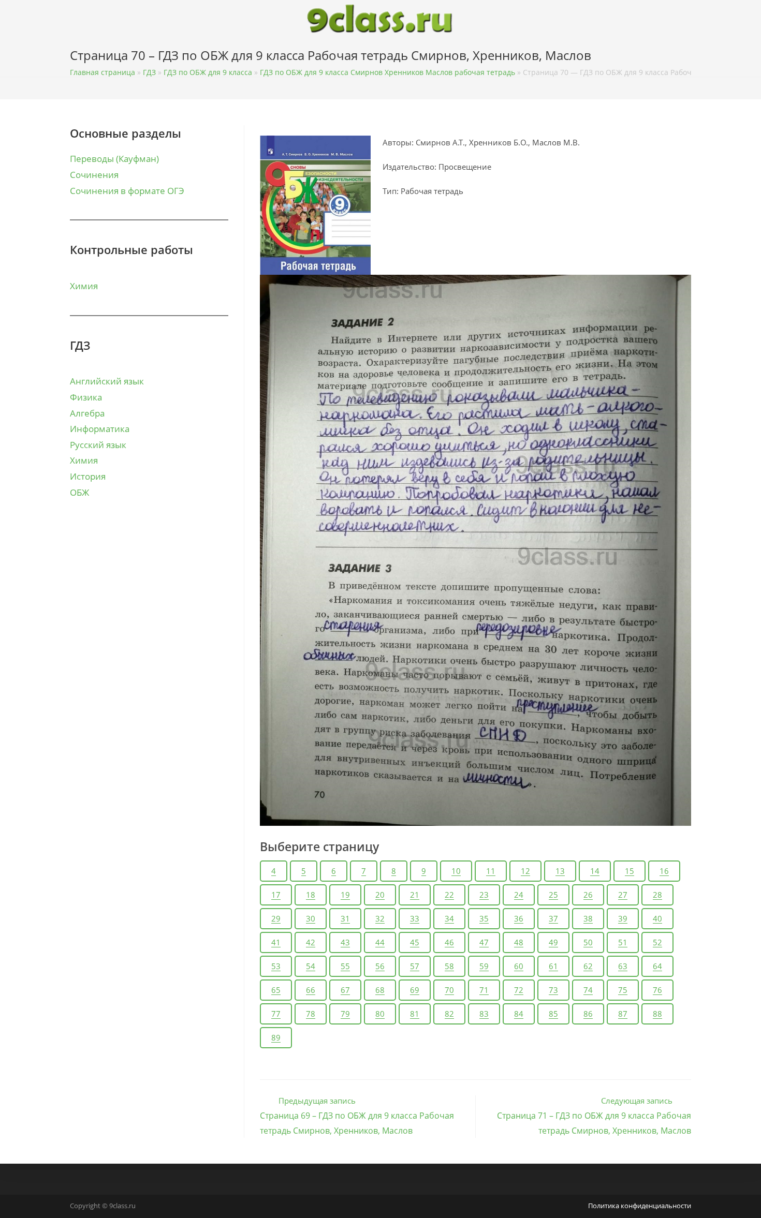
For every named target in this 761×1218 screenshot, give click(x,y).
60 (518, 966)
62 (588, 966)
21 (414, 894)
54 (310, 966)
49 (553, 942)
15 (629, 871)
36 (518, 918)
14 (594, 871)
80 (380, 1013)
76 (657, 990)
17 (276, 894)
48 (518, 942)
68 (380, 990)
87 (622, 1013)
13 (560, 871)
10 (456, 871)
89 (276, 1037)
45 (414, 942)
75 (622, 990)
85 (553, 1013)
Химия (84, 286)
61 (553, 966)
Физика (86, 397)
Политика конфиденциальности (639, 1205)
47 (484, 942)
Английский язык (107, 381)
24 (518, 894)
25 (553, 894)
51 (622, 942)
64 (657, 966)
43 (345, 942)
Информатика (99, 429)
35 (484, 918)
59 (484, 966)
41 (276, 942)
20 (380, 894)
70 (449, 990)
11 (490, 871)
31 (345, 918)
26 (588, 894)
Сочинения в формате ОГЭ (127, 191)
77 (276, 1013)
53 (276, 966)
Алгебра (87, 413)
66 (310, 990)
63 (622, 966)
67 (345, 990)
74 (588, 990)
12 (525, 871)
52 (657, 942)
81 (414, 1013)
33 (414, 918)
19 (345, 894)
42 (310, 942)
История (88, 476)
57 (414, 966)
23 (484, 894)
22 (449, 894)
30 (310, 918)
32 (380, 918)
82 (449, 1013)
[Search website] (688, 57)
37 (553, 918)
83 (484, 1013)
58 (449, 966)
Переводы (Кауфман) (114, 159)
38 (588, 918)
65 (276, 990)
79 (345, 1013)
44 (380, 942)
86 (588, 1013)
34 (449, 918)
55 (345, 966)
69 (414, 990)
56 (380, 966)
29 (276, 918)
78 (310, 1013)
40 (657, 918)
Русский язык (98, 445)
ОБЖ (79, 492)
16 (664, 871)
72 (518, 990)
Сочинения (94, 175)
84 (518, 1013)
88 (657, 1013)
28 (657, 894)
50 (588, 942)
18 (310, 894)
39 (622, 918)
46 (449, 942)
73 (553, 990)
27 (622, 894)
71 (484, 990)
